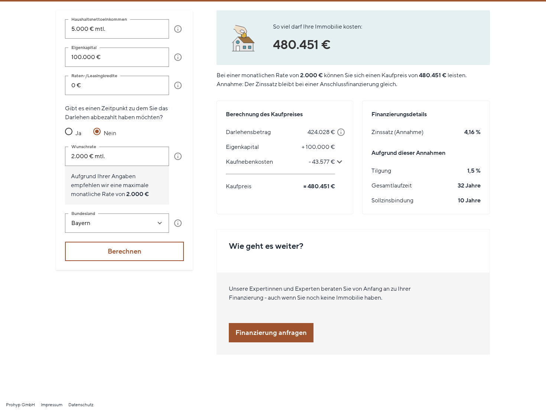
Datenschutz (81, 405)
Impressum (51, 405)
